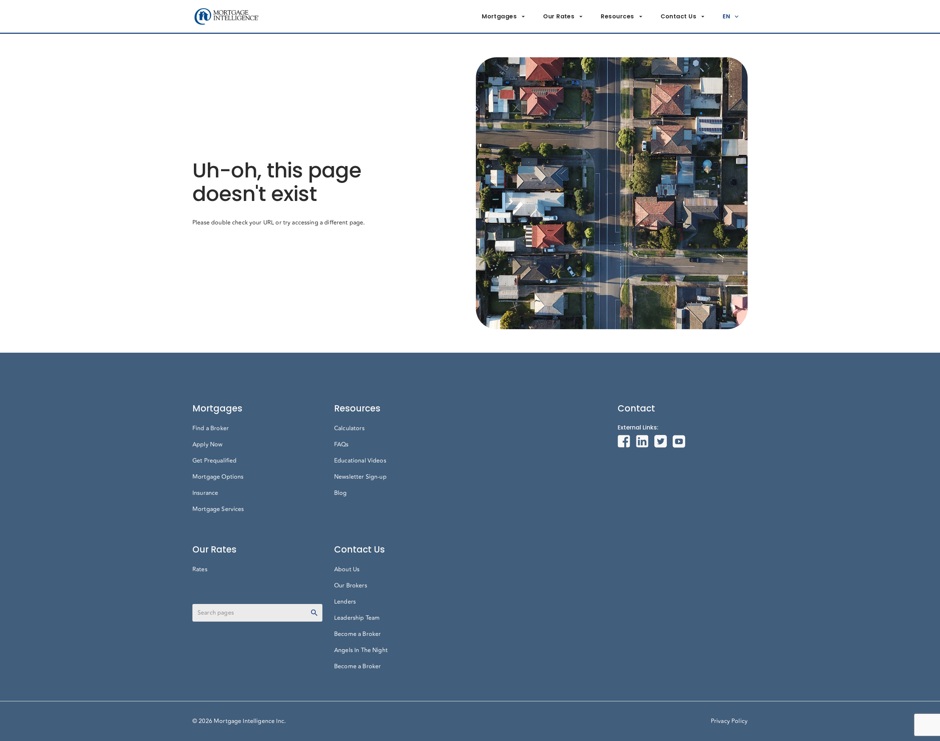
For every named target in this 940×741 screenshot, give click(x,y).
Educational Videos (360, 460)
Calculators (349, 428)
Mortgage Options (217, 476)
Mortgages (499, 16)
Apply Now (207, 444)
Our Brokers (350, 585)
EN (726, 16)
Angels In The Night (361, 650)
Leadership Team (357, 618)
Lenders (345, 601)
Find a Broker (210, 428)
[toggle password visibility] (314, 612)
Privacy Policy (729, 721)
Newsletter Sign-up (360, 476)
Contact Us (679, 16)
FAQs (341, 444)
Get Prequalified (214, 460)
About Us (346, 569)
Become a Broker (357, 634)
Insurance (205, 493)
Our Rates (558, 16)
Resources (617, 16)
